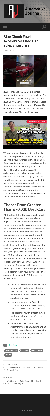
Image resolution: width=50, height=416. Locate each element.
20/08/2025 (8, 50)
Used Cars (12, 345)
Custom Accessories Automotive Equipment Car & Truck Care (23, 367)
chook (25, 351)
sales (8, 355)
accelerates (11, 351)
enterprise (37, 351)
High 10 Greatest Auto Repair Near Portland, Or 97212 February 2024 (24, 381)
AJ (25, 410)
